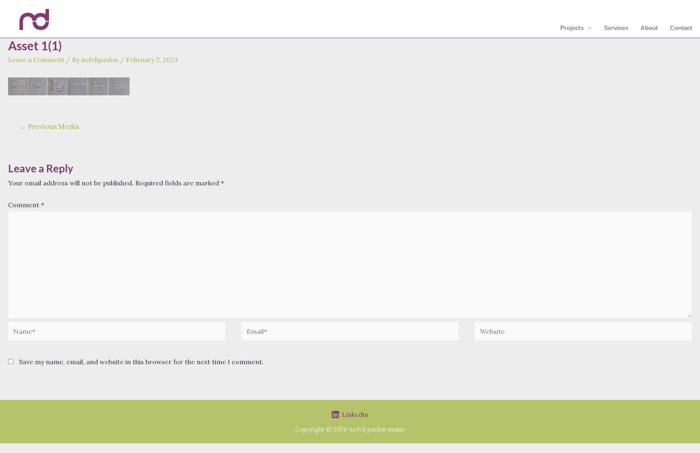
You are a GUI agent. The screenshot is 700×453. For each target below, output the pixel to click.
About (649, 27)
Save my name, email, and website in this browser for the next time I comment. (141, 362)
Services (616, 27)
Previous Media (49, 126)
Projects (572, 27)
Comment (26, 205)
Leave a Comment (36, 60)
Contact (681, 27)
